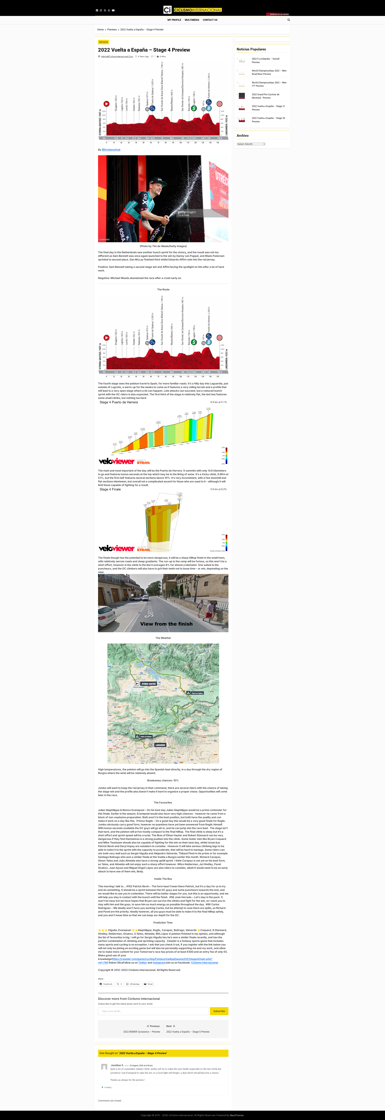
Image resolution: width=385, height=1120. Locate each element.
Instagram (159, 962)
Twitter (142, 962)
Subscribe (219, 1011)
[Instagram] (101, 10)
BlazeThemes (237, 1115)
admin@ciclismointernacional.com (117, 56)
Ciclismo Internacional (204, 962)
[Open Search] (289, 20)
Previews (103, 42)
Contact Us (210, 20)
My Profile (174, 20)
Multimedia (192, 20)
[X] (105, 10)
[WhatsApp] (109, 10)
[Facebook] (97, 10)
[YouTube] (113, 10)
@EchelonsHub (111, 149)
